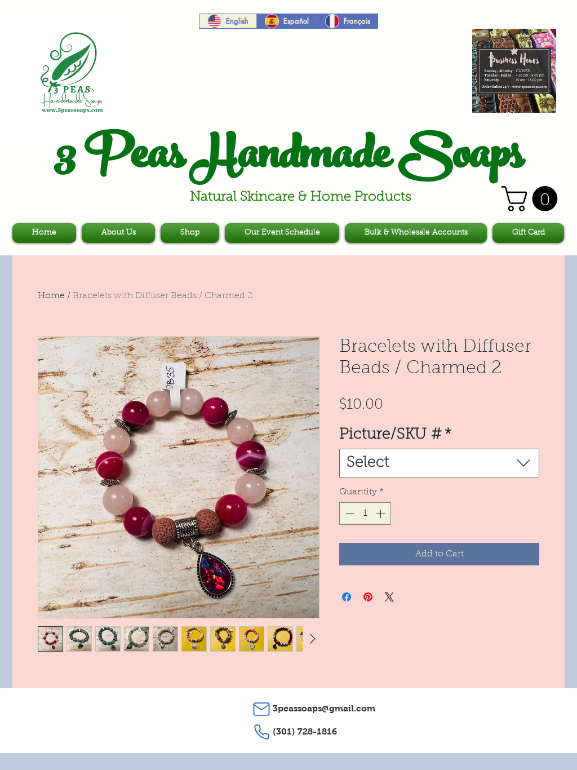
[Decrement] (349, 513)
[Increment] (381, 513)
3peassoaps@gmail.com (324, 708)
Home (51, 295)
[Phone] (261, 732)
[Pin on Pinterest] (368, 597)
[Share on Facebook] (346, 597)
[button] (532, 198)
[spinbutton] (365, 513)
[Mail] (261, 709)
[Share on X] (389, 597)
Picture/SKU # (395, 434)
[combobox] (439, 463)
